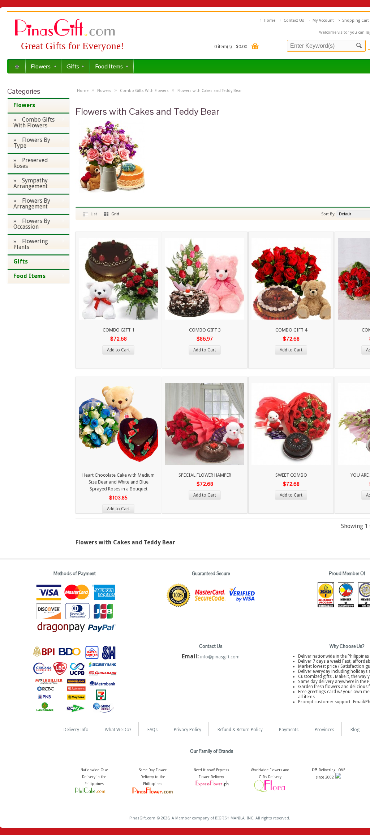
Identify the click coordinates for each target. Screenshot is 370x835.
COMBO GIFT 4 (291, 330)
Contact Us (294, 20)
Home (269, 20)
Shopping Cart (355, 20)
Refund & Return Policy (240, 729)
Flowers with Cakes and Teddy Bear (209, 90)
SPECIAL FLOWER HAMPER (204, 475)
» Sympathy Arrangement (30, 183)
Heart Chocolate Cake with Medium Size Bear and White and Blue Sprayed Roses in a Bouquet (118, 482)
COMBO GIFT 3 (205, 330)
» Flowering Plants (27, 244)
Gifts (72, 66)
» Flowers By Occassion (28, 224)
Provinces (324, 729)
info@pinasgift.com (220, 656)
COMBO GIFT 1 (118, 330)
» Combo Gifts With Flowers (31, 122)
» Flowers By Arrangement (28, 203)
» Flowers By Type (28, 142)
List (94, 214)
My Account (323, 20)
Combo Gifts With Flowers (144, 90)
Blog (355, 729)
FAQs (152, 729)
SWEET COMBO (291, 475)
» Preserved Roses (30, 163)
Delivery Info (76, 729)
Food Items (109, 66)
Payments (288, 729)
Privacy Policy (187, 729)
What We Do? (118, 729)
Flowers (41, 66)
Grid (115, 214)
